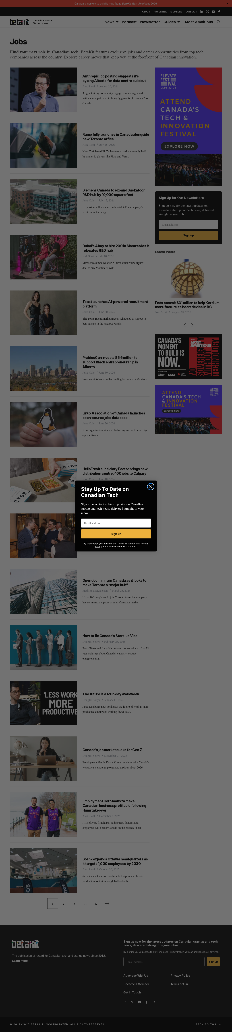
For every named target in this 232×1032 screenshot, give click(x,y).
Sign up (116, 534)
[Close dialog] (151, 486)
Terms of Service (126, 543)
